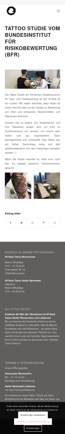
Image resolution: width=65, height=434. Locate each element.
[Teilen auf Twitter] (21, 222)
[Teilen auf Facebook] (10, 222)
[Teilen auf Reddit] (54, 222)
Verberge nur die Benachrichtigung (33, 421)
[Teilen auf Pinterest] (43, 222)
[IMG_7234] (32, 79)
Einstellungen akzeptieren (33, 415)
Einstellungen (33, 428)
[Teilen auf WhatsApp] (32, 222)
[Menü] (58, 11)
